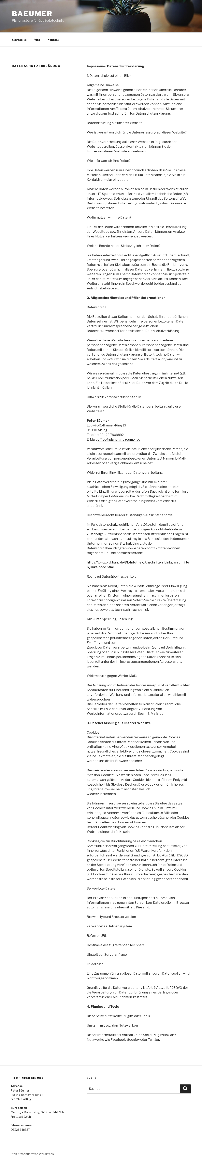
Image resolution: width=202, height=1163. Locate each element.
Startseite (19, 39)
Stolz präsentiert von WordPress (32, 1154)
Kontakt (53, 39)
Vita (37, 39)
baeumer (32, 13)
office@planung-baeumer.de (118, 439)
